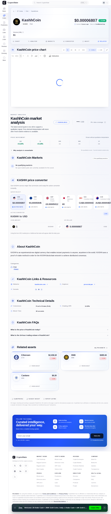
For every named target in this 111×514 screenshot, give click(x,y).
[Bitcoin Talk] (41, 289)
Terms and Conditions (49, 493)
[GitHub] (39, 289)
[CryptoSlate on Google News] (20, 465)
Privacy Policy (63, 493)
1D (64, 50)
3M (75, 50)
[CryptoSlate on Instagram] (26, 471)
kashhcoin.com (40, 284)
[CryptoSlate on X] (14, 465)
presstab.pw (88, 284)
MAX (83, 50)
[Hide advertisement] (104, 507)
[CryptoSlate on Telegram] (14, 471)
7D (67, 50)
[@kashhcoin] (36, 289)
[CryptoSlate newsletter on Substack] (26, 465)
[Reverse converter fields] (59, 226)
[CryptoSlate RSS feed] (14, 476)
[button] (4, 58)
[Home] (13, 11)
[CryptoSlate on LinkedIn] (20, 471)
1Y (79, 50)
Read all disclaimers (60, 501)
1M (71, 50)
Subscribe (97, 435)
